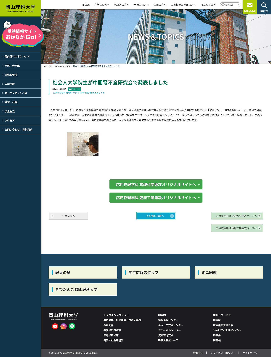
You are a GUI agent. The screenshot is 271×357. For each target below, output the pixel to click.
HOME (49, 66)
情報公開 (198, 353)
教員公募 (109, 325)
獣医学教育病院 (112, 330)
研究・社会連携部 (114, 340)
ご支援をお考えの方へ (183, 4)
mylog (86, 4)
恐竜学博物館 (111, 335)
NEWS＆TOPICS (62, 66)
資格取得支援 (165, 335)
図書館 (162, 315)
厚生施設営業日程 (223, 325)
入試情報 (10, 84)
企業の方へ (160, 4)
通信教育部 (11, 75)
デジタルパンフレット (116, 315)
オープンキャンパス (16, 93)
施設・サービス (222, 315)
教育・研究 (11, 102)
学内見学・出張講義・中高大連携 (122, 320)
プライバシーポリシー (222, 353)
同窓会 (217, 335)
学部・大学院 (12, 65)
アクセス (10, 120)
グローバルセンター (169, 330)
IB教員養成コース (168, 340)
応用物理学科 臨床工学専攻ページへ (236, 228)
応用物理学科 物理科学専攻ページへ (236, 216)
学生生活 (10, 111)
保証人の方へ (121, 4)
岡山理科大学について (17, 56)
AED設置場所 (208, 4)
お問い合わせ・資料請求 (18, 129)
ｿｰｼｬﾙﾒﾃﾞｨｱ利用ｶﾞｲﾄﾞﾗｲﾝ (227, 330)
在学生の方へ (101, 4)
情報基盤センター (168, 320)
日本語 (229, 4)
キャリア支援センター (170, 325)
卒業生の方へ (141, 4)
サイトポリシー (251, 353)
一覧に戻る (68, 216)
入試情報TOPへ (155, 216)
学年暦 (217, 320)
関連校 (217, 340)
